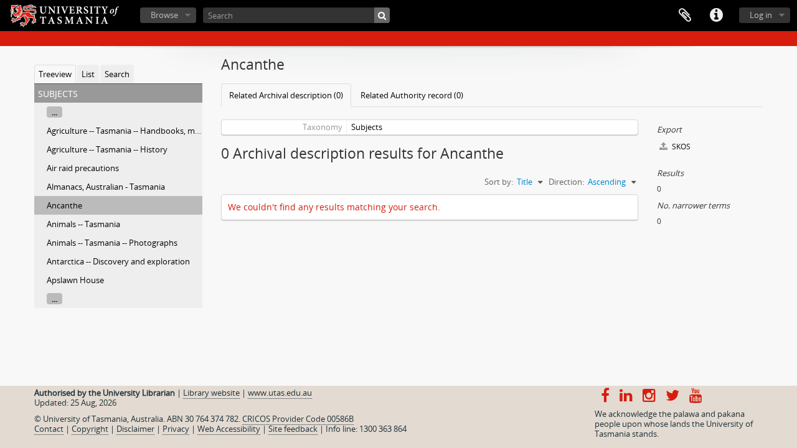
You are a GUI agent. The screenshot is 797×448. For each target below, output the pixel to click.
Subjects (366, 127)
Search (117, 74)
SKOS (680, 146)
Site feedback (293, 428)
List (88, 74)
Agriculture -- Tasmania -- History (107, 149)
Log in (761, 15)
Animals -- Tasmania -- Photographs (112, 242)
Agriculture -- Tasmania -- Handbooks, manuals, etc (140, 130)
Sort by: (498, 181)
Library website (211, 392)
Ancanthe (64, 205)
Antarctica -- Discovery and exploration (118, 261)
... (54, 112)
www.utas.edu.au (280, 392)
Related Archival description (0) (286, 95)
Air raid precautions (83, 168)
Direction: (566, 181)
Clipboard (684, 15)
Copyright (90, 428)
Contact (49, 428)
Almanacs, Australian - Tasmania (106, 186)
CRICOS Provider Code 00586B (298, 418)
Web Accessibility (228, 428)
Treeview (55, 74)
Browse (164, 15)
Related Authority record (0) (412, 95)
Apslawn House (75, 280)
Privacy (176, 428)
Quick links (716, 15)
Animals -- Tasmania (83, 224)
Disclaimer (135, 428)
